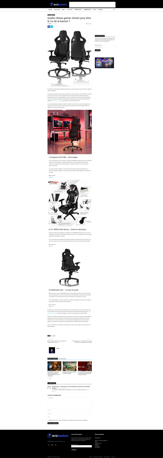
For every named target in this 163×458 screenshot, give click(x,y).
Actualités (53, 13)
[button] (114, 9)
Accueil (50, 9)
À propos (90, 456)
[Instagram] (52, 445)
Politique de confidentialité (98, 456)
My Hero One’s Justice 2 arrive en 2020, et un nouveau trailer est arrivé (56, 341)
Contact (101, 9)
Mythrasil (97, 444)
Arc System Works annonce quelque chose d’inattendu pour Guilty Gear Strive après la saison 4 (85, 373)
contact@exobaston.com (60, 441)
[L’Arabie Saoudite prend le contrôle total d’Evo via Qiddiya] (70, 366)
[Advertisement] (92, 5)
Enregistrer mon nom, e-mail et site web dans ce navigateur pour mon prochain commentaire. (68, 420)
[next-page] (50, 378)
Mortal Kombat (50, 370)
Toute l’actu (57, 9)
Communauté (87, 9)
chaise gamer (53, 335)
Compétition (78, 9)
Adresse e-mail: (98, 45)
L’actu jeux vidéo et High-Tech (101, 440)
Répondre (53, 391)
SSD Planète (97, 447)
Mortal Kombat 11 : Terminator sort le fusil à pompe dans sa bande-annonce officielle (82, 341)
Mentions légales (107, 456)
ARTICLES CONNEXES (52, 358)
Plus (94, 9)
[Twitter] (51, 26)
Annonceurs (113, 456)
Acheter (51, 177)
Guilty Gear (80, 370)
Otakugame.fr (98, 437)
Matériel (53, 14)
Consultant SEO (98, 443)
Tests (63, 9)
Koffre (96, 441)
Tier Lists (69, 9)
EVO (63, 370)
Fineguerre (97, 445)
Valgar (50, 23)
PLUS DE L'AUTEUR (62, 358)
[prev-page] (48, 378)
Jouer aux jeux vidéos (57, 100)
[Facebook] (48, 26)
